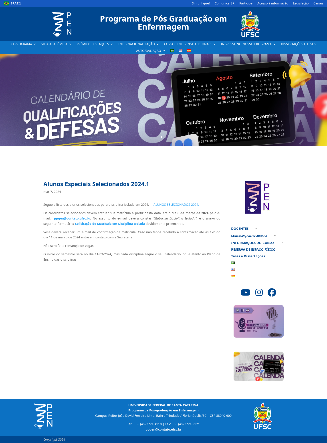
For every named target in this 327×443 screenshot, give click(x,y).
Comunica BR (224, 3)
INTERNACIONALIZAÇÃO (136, 44)
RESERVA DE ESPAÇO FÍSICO (253, 250)
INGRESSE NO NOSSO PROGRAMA (246, 44)
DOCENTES (239, 229)
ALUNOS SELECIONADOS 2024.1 (177, 204)
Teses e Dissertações (248, 256)
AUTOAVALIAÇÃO (148, 51)
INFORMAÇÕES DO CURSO (252, 243)
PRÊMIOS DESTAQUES (93, 44)
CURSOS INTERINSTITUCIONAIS (188, 44)
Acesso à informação (272, 3)
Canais (318, 3)
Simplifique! (201, 3)
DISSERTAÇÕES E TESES (298, 44)
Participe (245, 3)
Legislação (301, 3)
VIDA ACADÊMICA (54, 44)
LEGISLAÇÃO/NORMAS (249, 236)
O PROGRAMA (21, 44)
